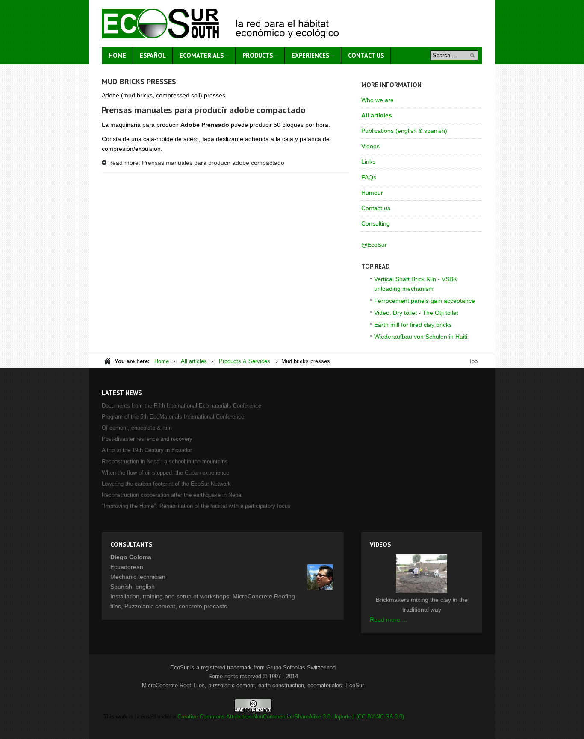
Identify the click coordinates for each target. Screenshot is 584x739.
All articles (376, 115)
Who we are (377, 100)
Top (473, 361)
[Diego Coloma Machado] (320, 577)
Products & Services (244, 361)
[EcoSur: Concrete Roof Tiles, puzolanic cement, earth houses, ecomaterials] (220, 23)
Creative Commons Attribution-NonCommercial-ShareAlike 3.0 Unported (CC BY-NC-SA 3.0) (290, 716)
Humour (372, 192)
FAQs (368, 177)
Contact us (375, 208)
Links (368, 161)
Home (161, 361)
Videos (370, 146)
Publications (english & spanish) (404, 130)
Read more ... (388, 619)
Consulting (375, 223)
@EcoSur (374, 244)
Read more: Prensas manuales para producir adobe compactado (196, 162)
